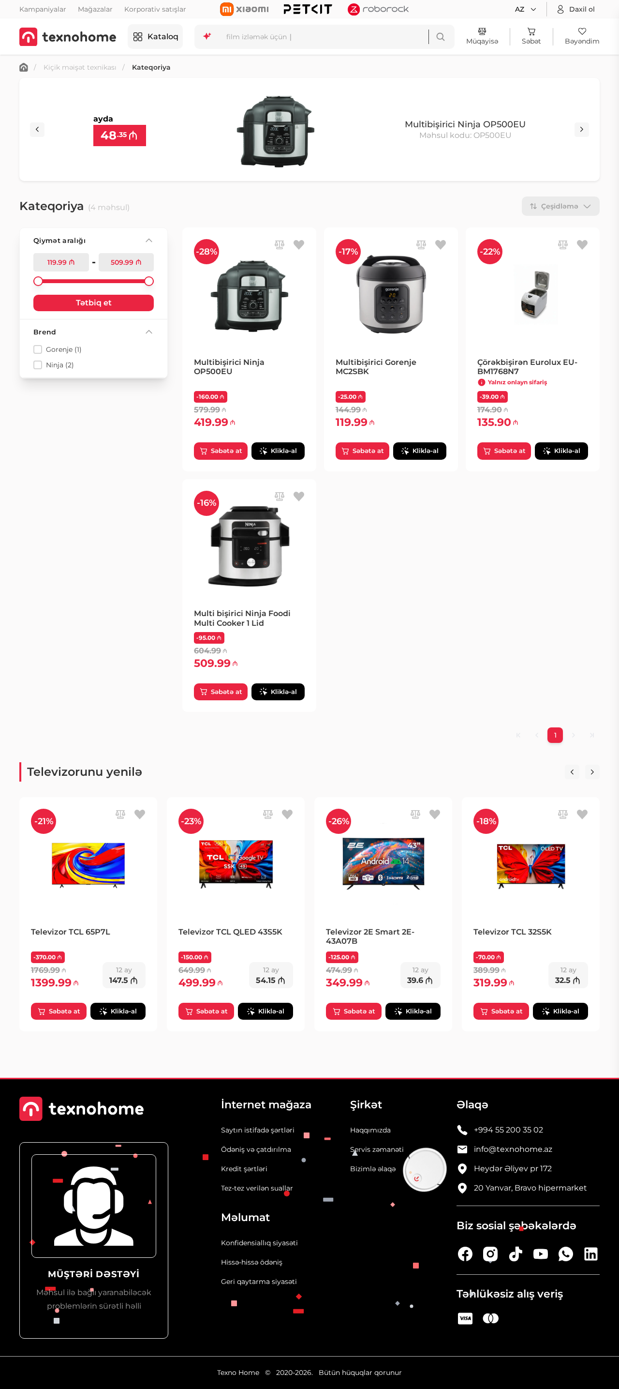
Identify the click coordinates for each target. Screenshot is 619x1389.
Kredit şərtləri (244, 1168)
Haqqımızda (370, 1130)
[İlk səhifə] (518, 735)
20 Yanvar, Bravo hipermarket (530, 1188)
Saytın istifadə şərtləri (258, 1130)
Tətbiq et (94, 302)
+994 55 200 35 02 (508, 1129)
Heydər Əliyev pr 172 (513, 1168)
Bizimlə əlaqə (373, 1168)
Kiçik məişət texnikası (80, 67)
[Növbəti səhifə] (573, 735)
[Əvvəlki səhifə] (537, 735)
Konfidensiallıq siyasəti (259, 1242)
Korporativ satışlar (155, 9)
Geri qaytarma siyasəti (259, 1281)
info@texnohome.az (513, 1149)
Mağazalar (95, 9)
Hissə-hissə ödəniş (251, 1262)
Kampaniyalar (42, 9)
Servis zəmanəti (377, 1149)
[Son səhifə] (592, 735)
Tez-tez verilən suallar (257, 1188)
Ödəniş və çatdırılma (256, 1149)
